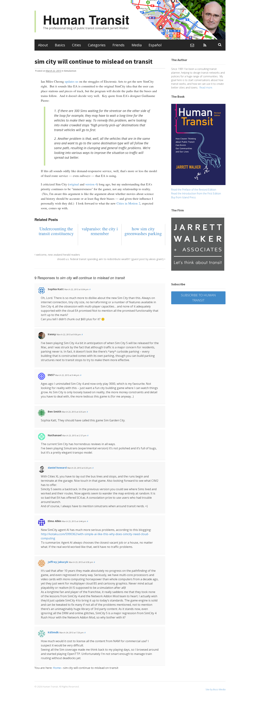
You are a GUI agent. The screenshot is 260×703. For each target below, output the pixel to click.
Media (137, 45)
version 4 (91, 184)
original (74, 184)
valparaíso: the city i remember (100, 231)
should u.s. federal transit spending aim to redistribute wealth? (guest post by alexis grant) (110, 259)
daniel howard (57, 467)
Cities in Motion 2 (128, 203)
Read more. (206, 87)
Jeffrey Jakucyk (58, 562)
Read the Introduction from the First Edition (196, 193)
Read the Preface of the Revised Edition (193, 189)
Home (57, 668)
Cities (76, 45)
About (43, 45)
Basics (60, 45)
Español (155, 45)
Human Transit (86, 19)
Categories (97, 45)
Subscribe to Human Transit (198, 297)
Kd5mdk (53, 632)
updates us (71, 81)
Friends (118, 45)
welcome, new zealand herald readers (57, 254)
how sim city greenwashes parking (143, 231)
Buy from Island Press (183, 197)
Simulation (70, 70)
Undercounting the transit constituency (56, 231)
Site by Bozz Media (216, 689)
